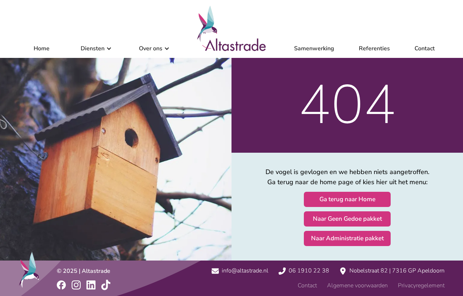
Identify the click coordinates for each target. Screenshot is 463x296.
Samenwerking (314, 48)
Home (42, 48)
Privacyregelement (421, 285)
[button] (94, 48)
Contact (425, 48)
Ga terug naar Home (347, 199)
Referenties (374, 48)
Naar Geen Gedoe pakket (347, 219)
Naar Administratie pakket (347, 238)
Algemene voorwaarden (357, 285)
